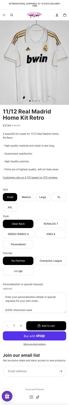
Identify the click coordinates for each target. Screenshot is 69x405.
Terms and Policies (34, 389)
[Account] (57, 15)
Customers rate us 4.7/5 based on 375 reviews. (30, 177)
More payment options (35, 344)
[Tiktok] (38, 397)
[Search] (12, 15)
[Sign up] (61, 371)
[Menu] (4, 15)
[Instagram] (31, 397)
